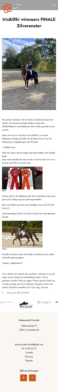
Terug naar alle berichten (17, 292)
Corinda (29, 352)
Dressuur (29, 356)
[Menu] (54, 5)
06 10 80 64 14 (29, 348)
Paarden (29, 360)
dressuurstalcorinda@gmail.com (29, 344)
